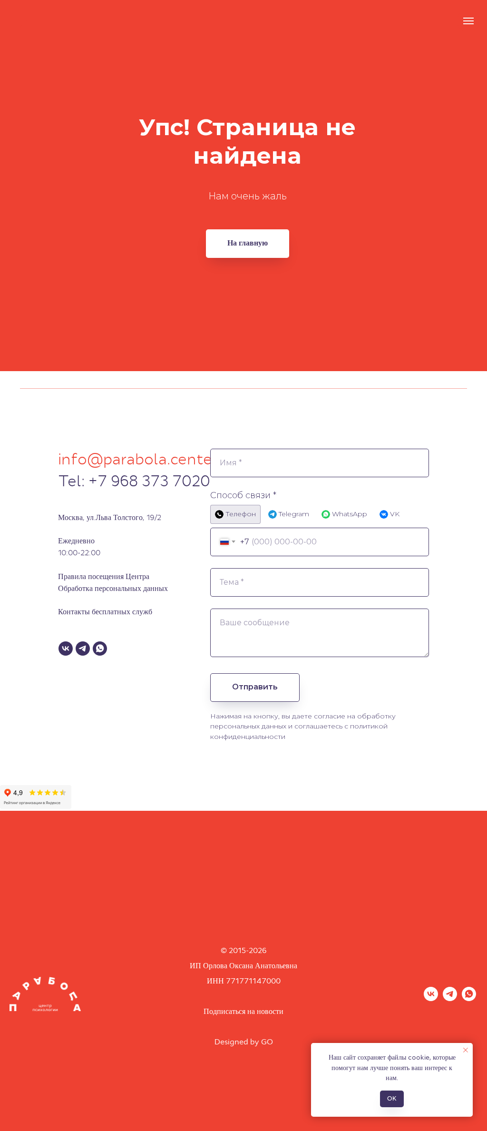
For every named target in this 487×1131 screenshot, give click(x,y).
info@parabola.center (138, 459)
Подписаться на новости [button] (243, 1011)
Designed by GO (243, 1042)
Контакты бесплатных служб (105, 612)
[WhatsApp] (100, 648)
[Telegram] (83, 648)
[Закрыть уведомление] (465, 1050)
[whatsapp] (469, 998)
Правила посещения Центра (103, 576)
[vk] (431, 998)
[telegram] (450, 998)
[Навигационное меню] (468, 21)
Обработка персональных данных (113, 588)
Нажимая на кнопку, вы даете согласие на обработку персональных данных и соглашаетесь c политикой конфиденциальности (303, 726)
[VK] (65, 648)
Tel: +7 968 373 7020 (134, 481)
